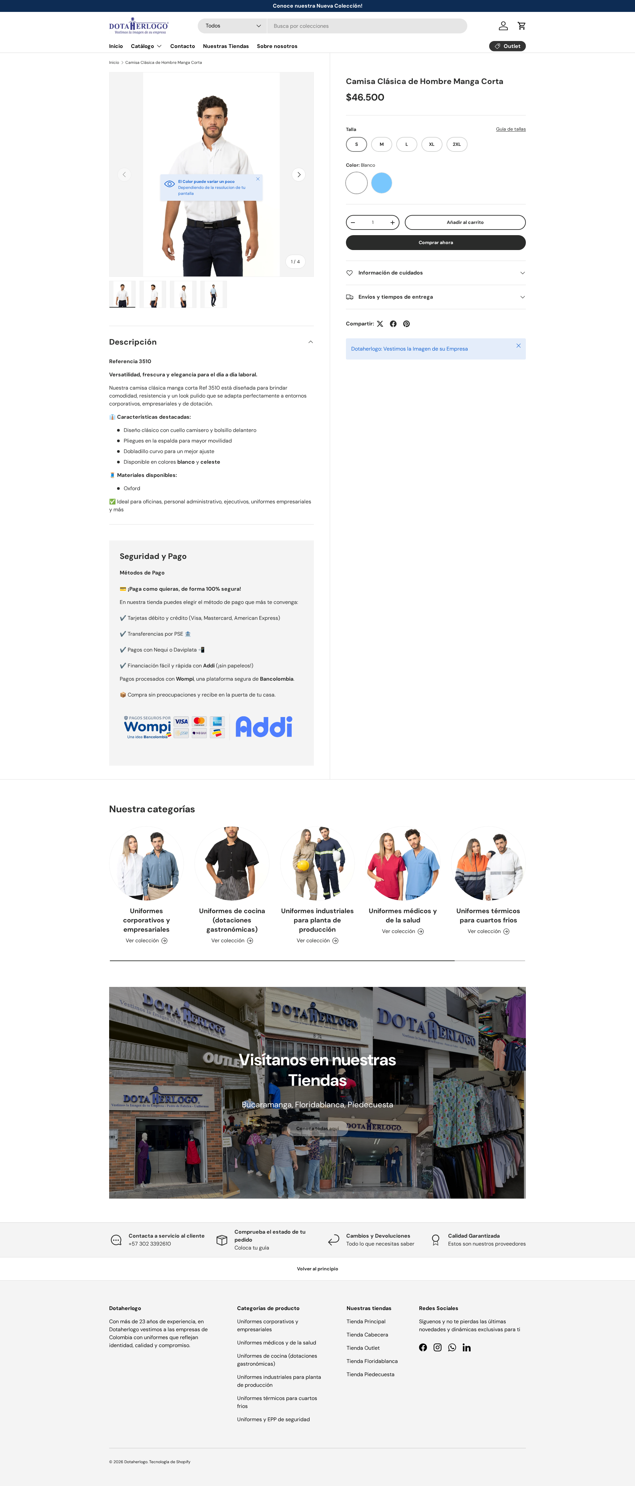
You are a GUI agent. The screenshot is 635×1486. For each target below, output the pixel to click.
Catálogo (142, 46)
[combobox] (332, 26)
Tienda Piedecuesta (371, 1374)
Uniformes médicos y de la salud (403, 915)
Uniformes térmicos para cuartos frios (488, 915)
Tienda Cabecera (367, 1334)
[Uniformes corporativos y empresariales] (146, 864)
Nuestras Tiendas (226, 46)
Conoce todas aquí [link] (317, 1128)
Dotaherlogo (136, 1462)
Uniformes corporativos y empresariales (146, 920)
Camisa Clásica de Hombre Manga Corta (163, 62)
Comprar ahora (436, 242)
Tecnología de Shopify (169, 1462)
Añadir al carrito (465, 222)
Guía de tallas (511, 129)
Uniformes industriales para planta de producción (317, 920)
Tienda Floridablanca (372, 1361)
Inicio (116, 46)
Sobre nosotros (277, 46)
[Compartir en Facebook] (393, 323)
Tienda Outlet (363, 1347)
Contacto (182, 46)
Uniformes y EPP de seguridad (273, 1419)
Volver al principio (317, 1269)
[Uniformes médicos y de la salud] (403, 864)
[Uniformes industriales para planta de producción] (317, 864)
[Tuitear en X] (380, 323)
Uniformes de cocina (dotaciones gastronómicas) (232, 920)
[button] (522, 26)
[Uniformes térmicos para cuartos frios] (488, 864)
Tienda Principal (366, 1321)
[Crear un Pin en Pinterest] (406, 323)
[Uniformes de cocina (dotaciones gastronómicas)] (232, 864)
